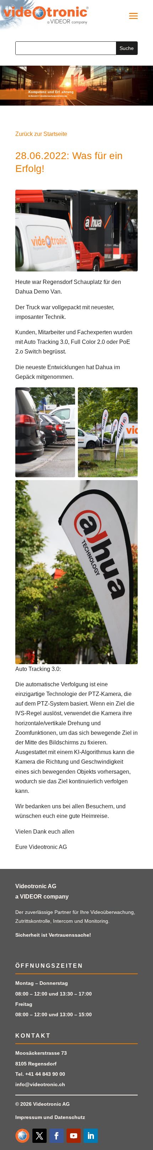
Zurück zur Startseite (41, 134)
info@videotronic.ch (40, 1084)
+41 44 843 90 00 (45, 1074)
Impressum (28, 1117)
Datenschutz (69, 1117)
